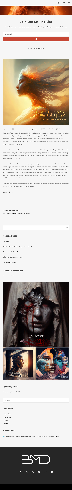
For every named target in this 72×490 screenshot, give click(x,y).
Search (67, 227)
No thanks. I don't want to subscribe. (36, 48)
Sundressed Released (10, 252)
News (6, 420)
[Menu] (69, 3)
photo (38, 129)
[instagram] (58, 2)
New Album (28, 129)
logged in (14, 213)
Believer (6, 242)
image (34, 129)
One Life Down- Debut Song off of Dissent (17, 247)
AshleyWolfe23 (18, 129)
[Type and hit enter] (67, 400)
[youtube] (52, 473)
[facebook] (20, 472)
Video (6, 423)
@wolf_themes (55, 436)
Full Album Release (9, 262)
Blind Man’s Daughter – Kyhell (13, 257)
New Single (7, 417)
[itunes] (45, 472)
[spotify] (64, 2)
